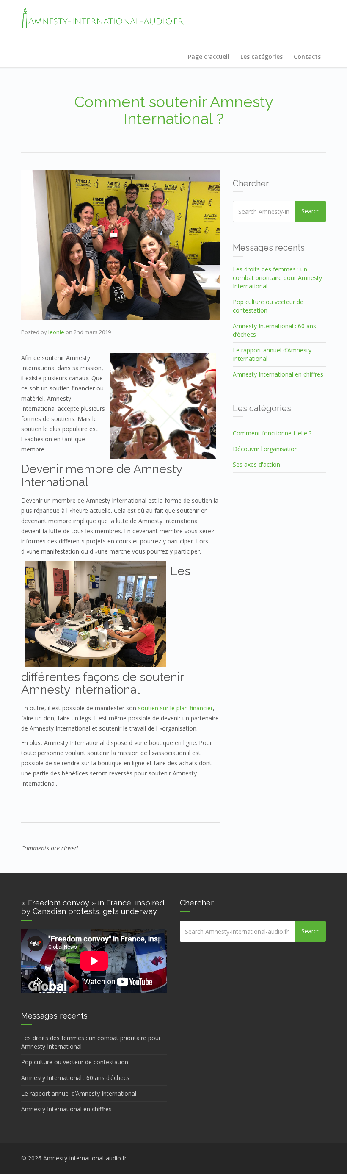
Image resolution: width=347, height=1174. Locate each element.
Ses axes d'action (256, 464)
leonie (56, 332)
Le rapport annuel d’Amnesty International (78, 1093)
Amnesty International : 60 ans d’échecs (75, 1078)
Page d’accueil (208, 57)
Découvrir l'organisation (265, 449)
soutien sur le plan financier (175, 708)
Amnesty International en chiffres (278, 374)
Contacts (307, 57)
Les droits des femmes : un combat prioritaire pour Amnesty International (277, 277)
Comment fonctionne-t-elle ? (272, 433)
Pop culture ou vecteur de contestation (74, 1062)
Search (310, 211)
